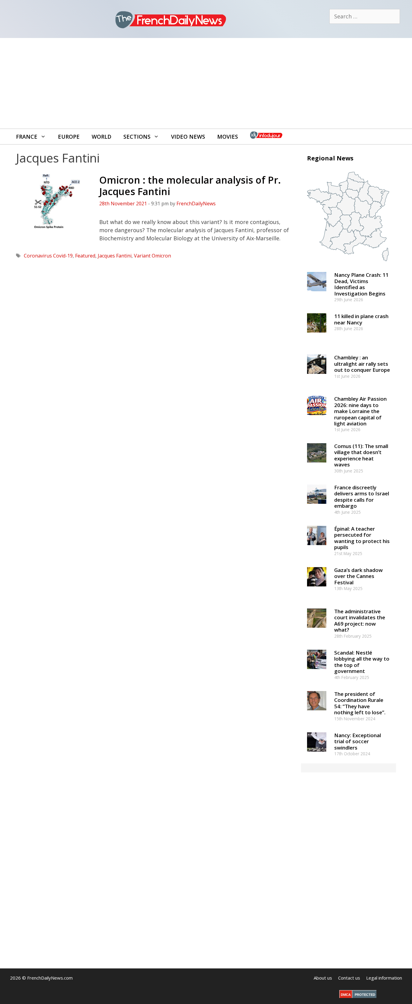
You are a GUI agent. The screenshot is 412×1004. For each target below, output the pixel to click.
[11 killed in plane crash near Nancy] (316, 335)
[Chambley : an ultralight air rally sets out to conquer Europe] (316, 376)
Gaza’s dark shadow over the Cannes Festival (358, 576)
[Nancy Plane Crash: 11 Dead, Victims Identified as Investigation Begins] (316, 294)
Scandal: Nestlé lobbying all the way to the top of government (361, 661)
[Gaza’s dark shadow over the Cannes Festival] (316, 589)
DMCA (346, 994)
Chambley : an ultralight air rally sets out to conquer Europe (362, 363)
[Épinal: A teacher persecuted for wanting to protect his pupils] (316, 547)
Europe (69, 136)
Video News (188, 136)
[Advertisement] (206, 83)
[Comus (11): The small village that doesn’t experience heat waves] (316, 465)
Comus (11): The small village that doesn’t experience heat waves (361, 455)
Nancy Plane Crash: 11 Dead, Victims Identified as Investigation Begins (361, 284)
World (101, 136)
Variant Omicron (152, 255)
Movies (227, 136)
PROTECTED (365, 994)
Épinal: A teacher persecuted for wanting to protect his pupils (362, 538)
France (26, 136)
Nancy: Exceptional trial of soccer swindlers (357, 741)
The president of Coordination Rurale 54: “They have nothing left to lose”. (359, 703)
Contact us (349, 978)
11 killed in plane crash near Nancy (361, 319)
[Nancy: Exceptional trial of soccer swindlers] (316, 754)
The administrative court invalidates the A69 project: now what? (359, 620)
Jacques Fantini (115, 255)
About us (323, 978)
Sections (137, 136)
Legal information (384, 978)
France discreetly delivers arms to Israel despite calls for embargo (361, 496)
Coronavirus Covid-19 (48, 255)
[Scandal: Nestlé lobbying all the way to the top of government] (316, 671)
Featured (85, 255)
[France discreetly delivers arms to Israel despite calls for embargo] (316, 506)
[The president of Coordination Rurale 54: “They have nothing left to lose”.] (316, 712)
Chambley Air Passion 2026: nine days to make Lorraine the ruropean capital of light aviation (360, 411)
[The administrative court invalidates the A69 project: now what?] (316, 630)
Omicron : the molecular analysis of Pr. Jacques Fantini (190, 185)
